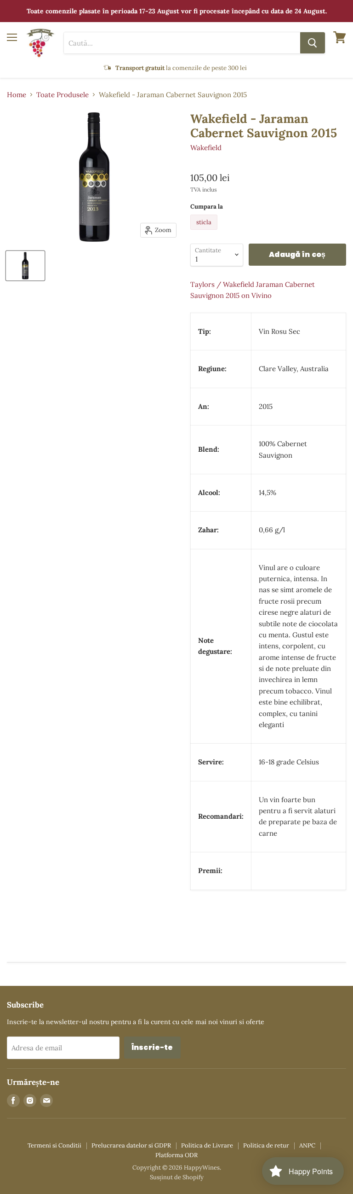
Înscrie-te (152, 1047)
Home (16, 95)
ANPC (307, 1145)
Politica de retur (266, 1145)
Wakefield (206, 147)
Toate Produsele (62, 95)
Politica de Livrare (207, 1145)
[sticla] (205, 231)
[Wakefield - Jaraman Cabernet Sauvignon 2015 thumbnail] (25, 265)
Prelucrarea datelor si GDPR (131, 1145)
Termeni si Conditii (54, 1145)
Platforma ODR (176, 1155)
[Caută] (312, 42)
